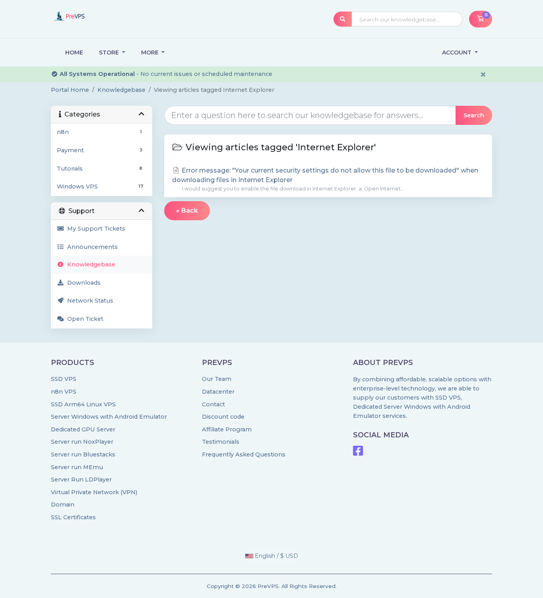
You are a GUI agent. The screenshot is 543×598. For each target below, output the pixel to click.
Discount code (223, 416)
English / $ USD (275, 555)
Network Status (88, 300)
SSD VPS (63, 378)
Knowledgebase (121, 89)
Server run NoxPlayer (82, 441)
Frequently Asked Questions (243, 454)
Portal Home (70, 89)
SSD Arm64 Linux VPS (83, 404)
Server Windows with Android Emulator (109, 416)
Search (473, 115)
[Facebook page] (358, 452)
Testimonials (220, 441)
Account (457, 52)
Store (109, 52)
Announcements (91, 246)
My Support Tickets (94, 228)
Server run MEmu (77, 467)
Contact (213, 404)
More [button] (150, 52)
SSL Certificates (73, 517)
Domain (62, 504)
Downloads (82, 282)
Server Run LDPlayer (81, 479)
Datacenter (218, 391)
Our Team (216, 378)
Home (74, 52)
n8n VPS (63, 391)
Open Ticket (83, 318)
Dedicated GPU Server (83, 429)
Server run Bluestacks (83, 454)
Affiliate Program (227, 429)
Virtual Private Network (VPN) (94, 492)
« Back (187, 210)
